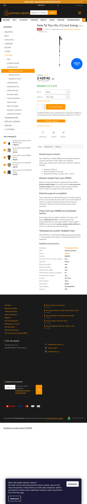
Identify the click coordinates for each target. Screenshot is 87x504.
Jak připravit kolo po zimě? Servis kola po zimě (62, 310)
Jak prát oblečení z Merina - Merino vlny (60, 326)
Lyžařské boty (12, 82)
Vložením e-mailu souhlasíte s (22, 389)
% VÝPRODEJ (10, 129)
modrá (67, 253)
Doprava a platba (11, 308)
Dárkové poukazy (11, 314)
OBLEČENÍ (9, 32)
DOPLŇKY (8, 125)
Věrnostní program (11, 321)
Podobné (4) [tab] (48, 147)
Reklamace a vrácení (12, 324)
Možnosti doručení (43, 101)
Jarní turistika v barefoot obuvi (57, 321)
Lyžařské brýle (12, 90)
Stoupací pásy (12, 94)
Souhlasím (72, 484)
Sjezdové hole (14, 75)
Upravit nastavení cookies (54, 418)
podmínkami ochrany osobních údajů (22, 392)
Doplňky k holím (15, 79)
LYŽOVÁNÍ (8, 55)
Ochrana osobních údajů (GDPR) (16, 333)
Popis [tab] (40, 147)
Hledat (52, 12)
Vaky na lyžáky (12, 106)
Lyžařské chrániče (14, 114)
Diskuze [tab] (58, 147)
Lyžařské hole (12, 67)
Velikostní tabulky (11, 311)
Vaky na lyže (12, 102)
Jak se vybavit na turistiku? (55, 305)
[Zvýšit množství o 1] (45, 105)
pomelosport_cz (53, 351)
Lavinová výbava (13, 98)
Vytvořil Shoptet (78, 418)
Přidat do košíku (57, 107)
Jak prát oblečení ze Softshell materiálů (60, 315)
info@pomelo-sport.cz (56, 344)
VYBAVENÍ (9, 44)
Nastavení (14, 498)
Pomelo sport (52, 348)
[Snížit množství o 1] (45, 108)
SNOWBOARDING (11, 118)
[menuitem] (6, 20)
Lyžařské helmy (13, 86)
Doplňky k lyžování (14, 110)
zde (22, 492)
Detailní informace (43, 126)
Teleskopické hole (16, 71)
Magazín (8, 318)
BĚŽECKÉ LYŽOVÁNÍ (12, 121)
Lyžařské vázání (13, 63)
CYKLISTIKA (9, 40)
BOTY (7, 36)
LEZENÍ (7, 51)
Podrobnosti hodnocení (72, 29)
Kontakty (41, 5)
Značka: (43, 32)
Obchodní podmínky (12, 330)
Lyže (8, 59)
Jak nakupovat (10, 327)
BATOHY (8, 47)
